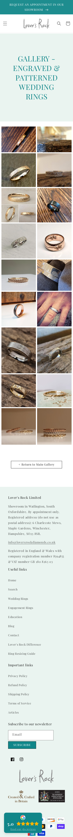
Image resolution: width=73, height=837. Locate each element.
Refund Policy (17, 685)
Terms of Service (19, 703)
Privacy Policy (17, 676)
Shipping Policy (18, 694)
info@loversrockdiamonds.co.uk (31, 542)
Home (12, 580)
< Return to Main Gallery (37, 464)
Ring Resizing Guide (21, 654)
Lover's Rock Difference (24, 644)
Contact (13, 635)
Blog (11, 626)
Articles (13, 712)
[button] (5, 23)
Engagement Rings (20, 608)
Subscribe (22, 745)
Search (13, 589)
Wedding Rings (18, 599)
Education (15, 617)
